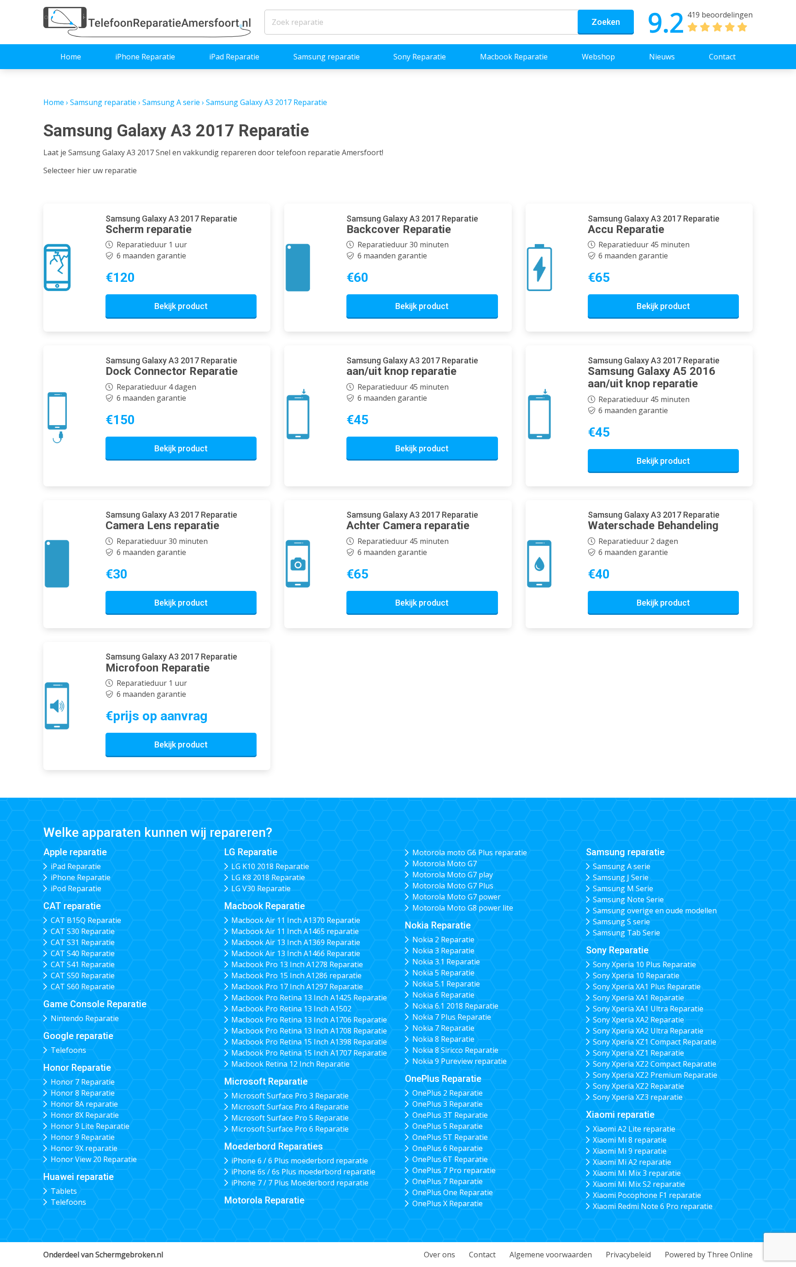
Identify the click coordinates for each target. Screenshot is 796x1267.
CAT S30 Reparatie (83, 931)
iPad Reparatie (234, 57)
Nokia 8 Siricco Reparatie (455, 1050)
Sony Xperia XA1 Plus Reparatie (647, 986)
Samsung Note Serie (628, 899)
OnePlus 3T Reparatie (450, 1115)
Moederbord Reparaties (273, 1146)
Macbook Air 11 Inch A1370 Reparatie (295, 920)
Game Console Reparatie (94, 1004)
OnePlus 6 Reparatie (447, 1148)
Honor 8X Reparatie (85, 1115)
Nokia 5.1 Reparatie (446, 984)
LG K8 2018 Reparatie (268, 877)
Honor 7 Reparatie (83, 1082)
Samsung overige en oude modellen (655, 910)
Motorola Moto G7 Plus (452, 886)
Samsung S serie (621, 922)
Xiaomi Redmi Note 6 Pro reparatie (653, 1206)
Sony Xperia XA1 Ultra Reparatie (648, 1009)
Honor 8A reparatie (84, 1104)
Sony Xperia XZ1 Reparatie (638, 1053)
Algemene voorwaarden (550, 1254)
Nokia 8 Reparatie (443, 1039)
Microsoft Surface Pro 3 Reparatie (290, 1096)
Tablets (64, 1191)
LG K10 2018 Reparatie (270, 866)
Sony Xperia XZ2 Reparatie (638, 1086)
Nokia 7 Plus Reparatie (451, 1017)
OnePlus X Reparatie (447, 1203)
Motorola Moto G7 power (456, 897)
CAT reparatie (72, 905)
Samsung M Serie (623, 888)
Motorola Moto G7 (444, 863)
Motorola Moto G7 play (452, 875)
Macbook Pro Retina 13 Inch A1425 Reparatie (309, 998)
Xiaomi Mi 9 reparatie (630, 1151)
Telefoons (68, 1050)
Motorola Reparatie (264, 1200)
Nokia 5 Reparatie (443, 973)
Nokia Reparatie (438, 925)
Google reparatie (78, 1035)
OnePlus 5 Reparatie (447, 1126)
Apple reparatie (75, 852)
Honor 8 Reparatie (83, 1093)
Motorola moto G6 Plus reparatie (469, 852)
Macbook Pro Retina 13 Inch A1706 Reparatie (309, 1020)
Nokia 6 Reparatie (443, 995)
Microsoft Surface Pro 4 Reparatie (290, 1107)
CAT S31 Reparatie (83, 942)
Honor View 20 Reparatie (94, 1159)
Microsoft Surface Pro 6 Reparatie (290, 1129)
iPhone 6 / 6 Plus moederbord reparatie (299, 1161)
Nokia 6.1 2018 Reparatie (455, 1006)
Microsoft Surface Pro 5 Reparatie (290, 1118)
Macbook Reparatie (514, 57)
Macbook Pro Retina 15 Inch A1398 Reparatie (309, 1042)
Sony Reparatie (419, 57)
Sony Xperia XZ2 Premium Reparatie (655, 1075)
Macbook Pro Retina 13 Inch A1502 (291, 1009)
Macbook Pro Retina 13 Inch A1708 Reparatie (309, 1031)
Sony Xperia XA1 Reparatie (638, 998)
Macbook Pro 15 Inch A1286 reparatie (296, 975)
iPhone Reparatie (145, 57)
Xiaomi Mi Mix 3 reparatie (637, 1173)
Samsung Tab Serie (626, 933)
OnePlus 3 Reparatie (447, 1104)
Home (70, 57)
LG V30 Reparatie (261, 888)
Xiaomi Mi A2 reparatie (632, 1162)
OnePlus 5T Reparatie (450, 1137)
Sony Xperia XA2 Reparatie (638, 1020)
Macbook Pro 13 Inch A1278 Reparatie (297, 964)
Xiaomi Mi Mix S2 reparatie (639, 1184)
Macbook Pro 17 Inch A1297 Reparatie (297, 986)
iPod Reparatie (76, 888)
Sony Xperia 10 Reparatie (636, 975)
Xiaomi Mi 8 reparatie (630, 1140)
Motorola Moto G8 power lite (462, 908)
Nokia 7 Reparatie (443, 1028)
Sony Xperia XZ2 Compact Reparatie (654, 1064)
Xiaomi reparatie (620, 1114)
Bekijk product (181, 306)
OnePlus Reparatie (443, 1078)
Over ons (439, 1254)
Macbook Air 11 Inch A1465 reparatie (295, 931)
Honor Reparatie (77, 1067)
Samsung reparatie (326, 57)
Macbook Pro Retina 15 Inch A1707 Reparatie (309, 1053)
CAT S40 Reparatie (83, 953)
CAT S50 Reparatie (83, 975)
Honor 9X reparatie (84, 1148)
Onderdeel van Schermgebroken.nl (103, 1254)
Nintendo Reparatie (85, 1018)
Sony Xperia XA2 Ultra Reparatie (648, 1031)
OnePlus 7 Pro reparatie (454, 1170)
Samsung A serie (171, 102)
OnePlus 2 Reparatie (447, 1093)
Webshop (598, 57)
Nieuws (662, 57)
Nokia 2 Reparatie (443, 939)
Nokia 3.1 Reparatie (446, 962)
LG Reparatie (250, 852)
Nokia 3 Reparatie (443, 951)
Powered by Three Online (709, 1254)
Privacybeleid (628, 1254)
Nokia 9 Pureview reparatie (459, 1061)
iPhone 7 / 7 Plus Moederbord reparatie (300, 1183)
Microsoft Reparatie (266, 1081)
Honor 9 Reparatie (83, 1137)
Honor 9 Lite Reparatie (90, 1126)
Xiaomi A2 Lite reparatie (634, 1129)
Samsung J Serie (621, 877)
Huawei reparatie (78, 1176)
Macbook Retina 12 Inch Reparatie (290, 1064)
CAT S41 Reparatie (83, 964)
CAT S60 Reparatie (83, 986)
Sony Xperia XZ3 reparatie (638, 1097)
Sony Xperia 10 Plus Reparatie (644, 964)
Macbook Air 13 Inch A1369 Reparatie (295, 942)
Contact (722, 57)
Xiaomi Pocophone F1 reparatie (647, 1195)
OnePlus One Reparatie (452, 1192)
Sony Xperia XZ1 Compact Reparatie (654, 1042)
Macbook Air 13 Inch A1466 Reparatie (295, 953)
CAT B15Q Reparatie (86, 920)
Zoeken (605, 22)
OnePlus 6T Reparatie (450, 1159)
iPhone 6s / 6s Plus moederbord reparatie (303, 1172)
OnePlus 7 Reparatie (447, 1181)
